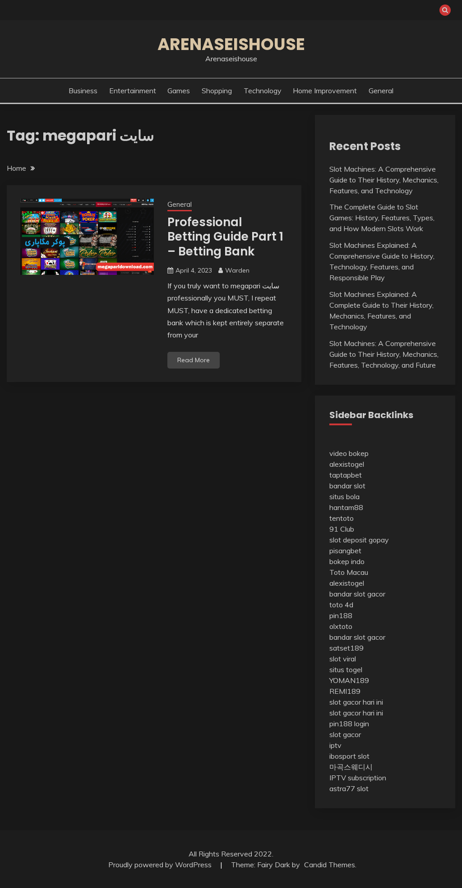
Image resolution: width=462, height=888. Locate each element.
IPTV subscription (357, 777)
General (381, 90)
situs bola (344, 496)
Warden (237, 270)
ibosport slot (349, 755)
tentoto (341, 518)
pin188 (340, 615)
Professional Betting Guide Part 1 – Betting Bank (225, 237)
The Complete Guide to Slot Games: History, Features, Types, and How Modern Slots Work (381, 217)
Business (83, 90)
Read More (193, 360)
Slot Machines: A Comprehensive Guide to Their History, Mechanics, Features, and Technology (384, 179)
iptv (335, 745)
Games (178, 90)
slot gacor (345, 734)
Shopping (217, 90)
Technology (263, 90)
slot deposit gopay (359, 539)
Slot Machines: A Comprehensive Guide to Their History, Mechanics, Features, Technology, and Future (384, 354)
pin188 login (349, 723)
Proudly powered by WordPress (160, 864)
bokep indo (347, 561)
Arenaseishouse (231, 44)
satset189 (346, 647)
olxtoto (340, 626)
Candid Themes (329, 864)
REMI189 (344, 691)
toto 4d (341, 604)
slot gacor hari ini (356, 701)
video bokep (349, 453)
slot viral (342, 658)
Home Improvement (325, 90)
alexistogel (346, 464)
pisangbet (345, 550)
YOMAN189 (349, 680)
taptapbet (345, 474)
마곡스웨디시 (351, 766)
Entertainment (132, 90)
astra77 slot (349, 788)
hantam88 (346, 507)
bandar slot (347, 485)
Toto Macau (348, 572)
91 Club (341, 528)
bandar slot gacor (357, 593)
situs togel (345, 669)
